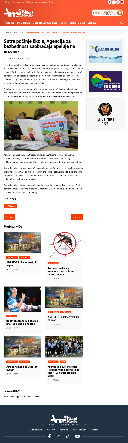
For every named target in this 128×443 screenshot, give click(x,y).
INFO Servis (23, 22)
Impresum (20, 2)
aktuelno (11, 206)
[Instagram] (58, 436)
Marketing (29, 2)
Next (76, 217)
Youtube (122, 2)
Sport (63, 22)
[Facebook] (49, 436)
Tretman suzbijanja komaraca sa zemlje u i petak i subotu (61, 271)
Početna (9, 22)
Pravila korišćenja (40, 2)
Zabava (92, 22)
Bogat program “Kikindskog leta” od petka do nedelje (22, 322)
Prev (11, 217)
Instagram (118, 2)
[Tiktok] (67, 436)
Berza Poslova (77, 22)
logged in (19, 396)
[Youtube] (77, 436)
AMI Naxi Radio (9, 2)
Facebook (110, 2)
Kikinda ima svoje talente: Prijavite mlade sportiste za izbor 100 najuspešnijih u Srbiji (63, 371)
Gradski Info (12, 257)
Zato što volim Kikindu (45, 22)
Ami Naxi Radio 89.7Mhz (62, 425)
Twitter (114, 3)
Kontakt (51, 2)
